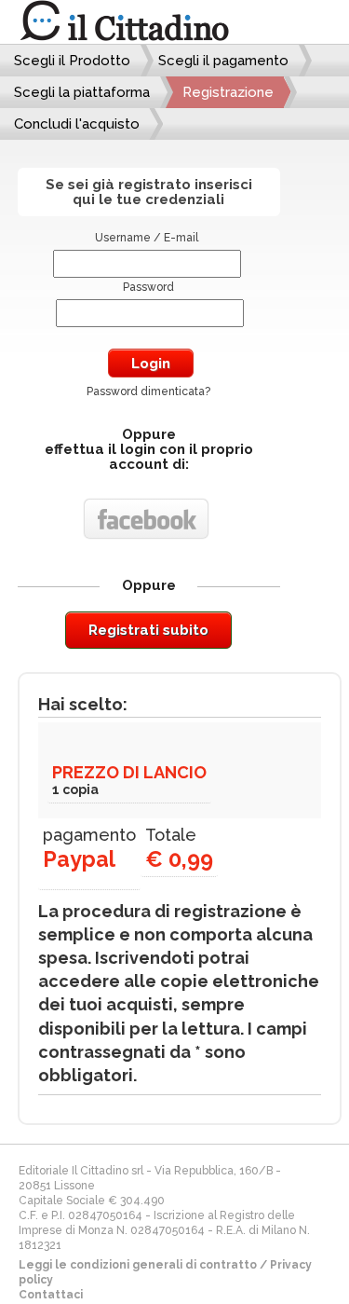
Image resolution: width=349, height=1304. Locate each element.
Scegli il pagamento (223, 60)
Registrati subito (148, 630)
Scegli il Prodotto (72, 60)
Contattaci (51, 1294)
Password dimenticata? (148, 391)
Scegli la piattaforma (82, 92)
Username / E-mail (146, 237)
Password (148, 287)
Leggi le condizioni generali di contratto (138, 1264)
